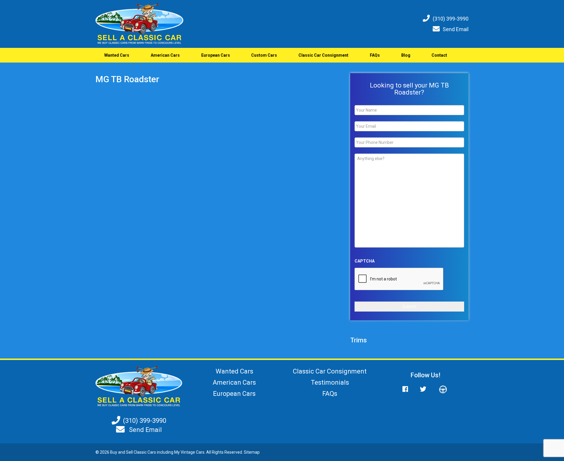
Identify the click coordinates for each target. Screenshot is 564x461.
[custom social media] (440, 389)
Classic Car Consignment (323, 55)
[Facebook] (408, 389)
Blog (405, 55)
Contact (439, 55)
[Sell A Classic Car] (138, 386)
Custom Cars (264, 55)
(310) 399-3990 (451, 19)
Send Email (456, 29)
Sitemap (252, 452)
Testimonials (330, 382)
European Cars (215, 55)
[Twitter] (423, 389)
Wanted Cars (116, 55)
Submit (409, 306)
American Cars (165, 55)
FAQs (375, 55)
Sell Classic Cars (141, 452)
